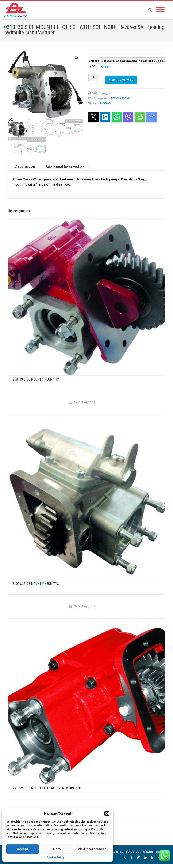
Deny (57, 849)
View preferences (92, 849)
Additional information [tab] (65, 167)
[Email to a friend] (151, 117)
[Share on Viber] (128, 117)
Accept (22, 849)
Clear (105, 66)
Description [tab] (25, 166)
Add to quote (121, 80)
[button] (107, 813)
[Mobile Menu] (160, 10)
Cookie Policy (55, 857)
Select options (84, 402)
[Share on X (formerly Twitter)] (93, 117)
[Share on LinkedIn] (105, 117)
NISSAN (125, 98)
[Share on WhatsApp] (117, 117)
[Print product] (140, 117)
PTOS (115, 98)
